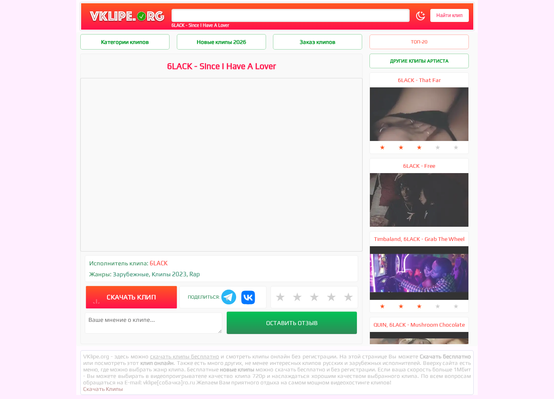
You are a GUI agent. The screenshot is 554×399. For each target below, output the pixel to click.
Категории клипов (125, 42)
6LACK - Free (419, 166)
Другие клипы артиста (419, 61)
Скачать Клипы (103, 389)
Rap (194, 274)
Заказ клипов (317, 42)
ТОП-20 (419, 42)
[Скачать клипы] (126, 21)
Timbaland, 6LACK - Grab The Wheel (419, 239)
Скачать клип (131, 297)
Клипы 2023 (169, 274)
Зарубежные (131, 274)
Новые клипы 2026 (221, 42)
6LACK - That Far (419, 80)
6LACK (158, 263)
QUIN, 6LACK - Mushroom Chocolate (419, 324)
